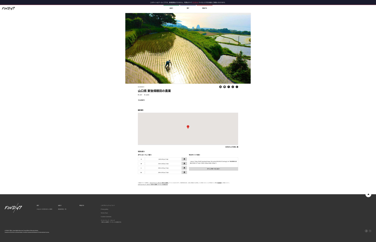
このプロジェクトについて (108, 205)
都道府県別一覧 (62, 209)
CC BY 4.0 (195, 2)
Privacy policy (104, 209)
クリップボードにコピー (213, 169)
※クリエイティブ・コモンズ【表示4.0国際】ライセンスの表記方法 (153, 184)
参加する (204, 8)
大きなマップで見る (230, 146)
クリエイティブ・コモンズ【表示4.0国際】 (159, 182)
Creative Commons (106, 216)
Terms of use (104, 213)
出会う (171, 8)
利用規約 (219, 182)
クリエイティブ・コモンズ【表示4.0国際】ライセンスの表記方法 (111, 221)
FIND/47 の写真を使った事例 (44, 209)
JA (366, 231)
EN (370, 231)
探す (188, 8)
